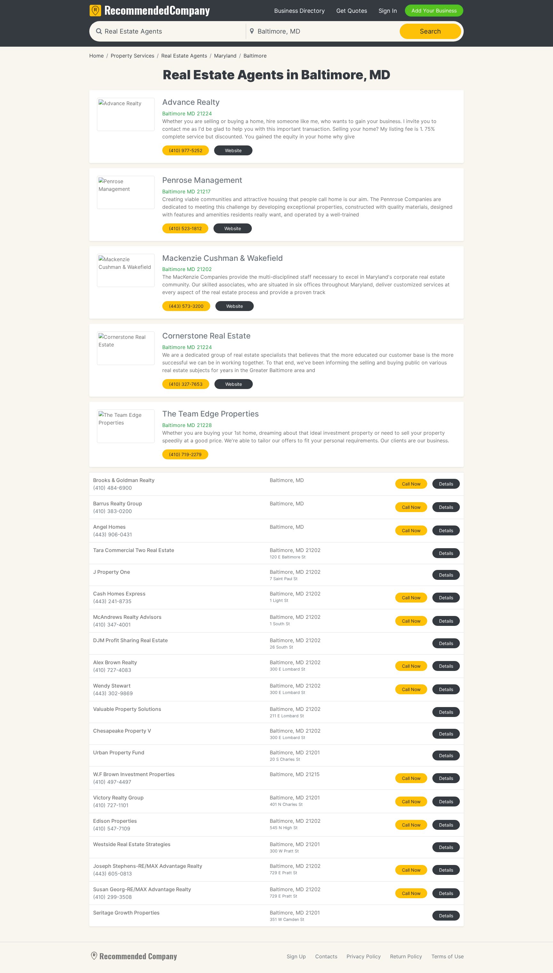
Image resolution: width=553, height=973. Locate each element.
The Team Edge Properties (210, 413)
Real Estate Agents (184, 55)
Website (233, 150)
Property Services (132, 55)
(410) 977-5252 (185, 150)
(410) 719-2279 (185, 454)
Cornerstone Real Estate (206, 335)
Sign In (388, 10)
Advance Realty (191, 102)
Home (96, 55)
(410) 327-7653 (186, 384)
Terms (447, 956)
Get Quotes (351, 10)
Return (406, 956)
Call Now (411, 484)
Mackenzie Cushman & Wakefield (222, 258)
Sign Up (296, 956)
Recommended (157, 10)
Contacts (326, 956)
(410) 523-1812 (185, 228)
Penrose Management (202, 180)
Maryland (225, 55)
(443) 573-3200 (186, 306)
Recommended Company (138, 955)
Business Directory (299, 10)
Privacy (364, 956)
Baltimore (255, 55)
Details (446, 484)
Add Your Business (434, 10)
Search (430, 31)
